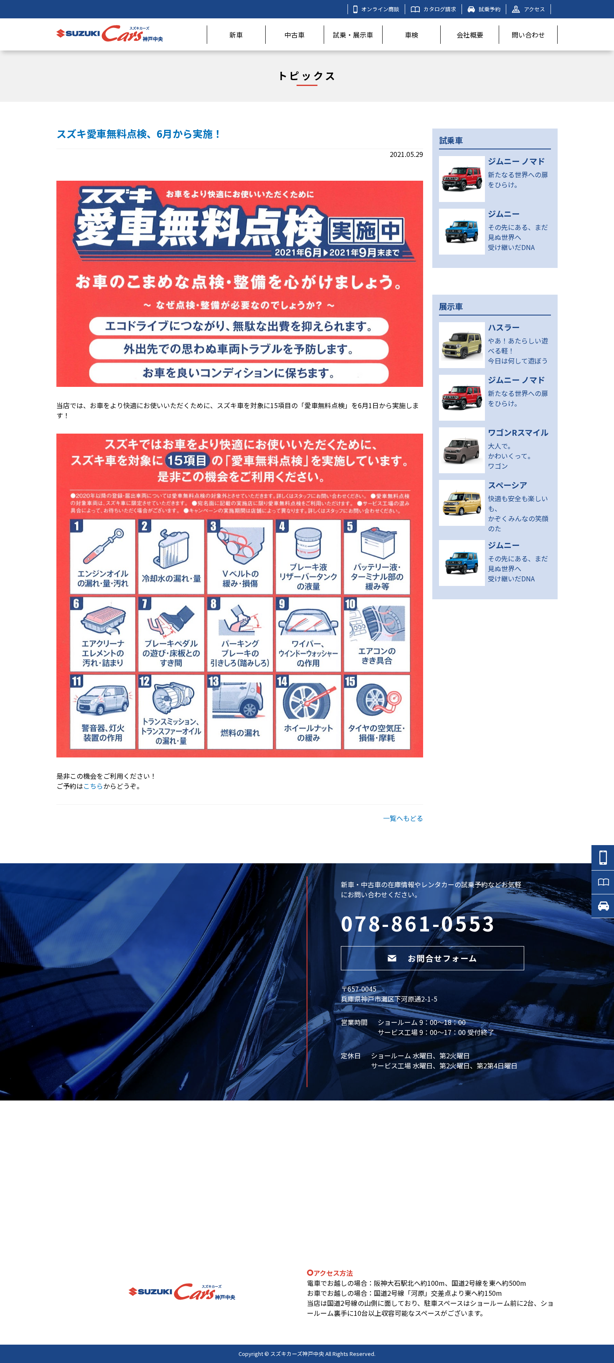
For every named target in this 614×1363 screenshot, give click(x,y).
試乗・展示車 (353, 35)
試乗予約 (489, 9)
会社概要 (470, 35)
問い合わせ (528, 35)
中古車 (294, 35)
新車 (236, 35)
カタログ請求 (440, 9)
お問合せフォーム (442, 958)
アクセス (534, 9)
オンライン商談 (380, 9)
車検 (411, 35)
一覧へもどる (403, 818)
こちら (93, 786)
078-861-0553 (418, 922)
